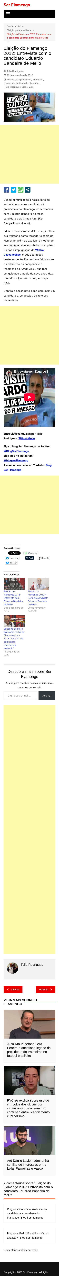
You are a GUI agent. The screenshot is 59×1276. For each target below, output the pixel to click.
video (25, 87)
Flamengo (9, 83)
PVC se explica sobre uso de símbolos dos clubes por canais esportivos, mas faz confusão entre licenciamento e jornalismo (28, 1108)
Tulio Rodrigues (15, 71)
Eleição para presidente (19, 79)
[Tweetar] (13, 190)
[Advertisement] (29, 154)
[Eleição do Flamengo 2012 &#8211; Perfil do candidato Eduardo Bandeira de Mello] (38, 584)
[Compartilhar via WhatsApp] (20, 190)
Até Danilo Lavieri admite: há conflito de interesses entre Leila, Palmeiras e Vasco (28, 1164)
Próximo (43, 989)
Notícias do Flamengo (27, 83)
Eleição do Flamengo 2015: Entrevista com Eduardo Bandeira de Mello (13, 598)
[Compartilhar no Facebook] (6, 190)
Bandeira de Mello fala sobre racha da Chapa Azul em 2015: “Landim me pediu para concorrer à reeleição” (14, 638)
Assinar (46, 695)
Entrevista (38, 79)
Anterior (15, 989)
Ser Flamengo (17, 4)
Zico (31, 87)
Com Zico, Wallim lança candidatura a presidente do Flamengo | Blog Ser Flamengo (27, 1213)
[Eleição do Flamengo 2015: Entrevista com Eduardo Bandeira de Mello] (14, 584)
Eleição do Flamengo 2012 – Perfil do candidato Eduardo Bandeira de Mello (38, 598)
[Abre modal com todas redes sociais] (27, 190)
